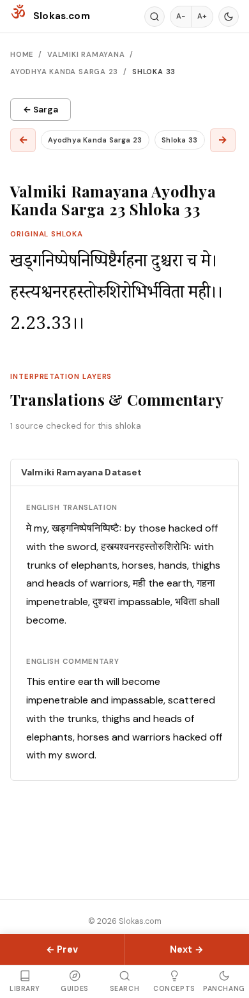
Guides (74, 989)
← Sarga (40, 109)
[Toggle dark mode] (228, 16)
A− (180, 16)
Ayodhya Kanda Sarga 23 (64, 71)
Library (25, 989)
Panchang (224, 989)
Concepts (174, 989)
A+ (202, 16)
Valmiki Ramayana (86, 54)
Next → (187, 949)
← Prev (62, 949)
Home (21, 54)
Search (124, 989)
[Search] (154, 16)
